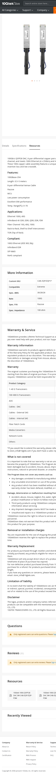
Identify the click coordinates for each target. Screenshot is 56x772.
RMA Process (31, 755)
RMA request (31, 760)
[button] (32, 81)
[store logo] (11, 3)
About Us (5, 747)
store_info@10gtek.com (20, 451)
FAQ (51, 755)
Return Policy (31, 747)
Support (26, 10)
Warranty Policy (32, 751)
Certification (6, 755)
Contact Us (6, 751)
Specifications (19, 145)
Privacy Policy (31, 764)
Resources (34, 145)
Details (5, 145)
